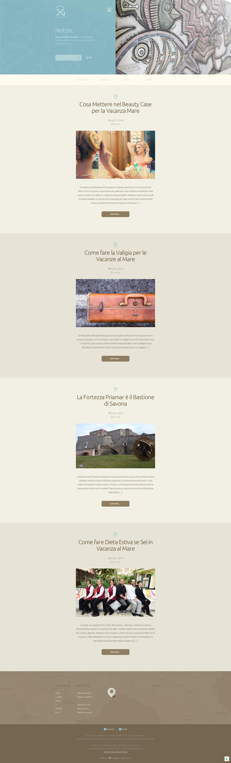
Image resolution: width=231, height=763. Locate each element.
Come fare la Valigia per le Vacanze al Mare (115, 255)
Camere (58, 697)
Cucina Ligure (104, 79)
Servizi (58, 701)
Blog (57, 712)
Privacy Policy (83, 709)
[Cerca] (78, 57)
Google (124, 729)
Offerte (58, 709)
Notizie (148, 79)
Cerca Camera (163, 89)
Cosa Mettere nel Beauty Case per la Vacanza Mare (115, 107)
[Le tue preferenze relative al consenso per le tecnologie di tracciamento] (227, 758)
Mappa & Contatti (84, 697)
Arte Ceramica (83, 79)
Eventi (126, 79)
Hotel (57, 693)
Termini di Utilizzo (84, 713)
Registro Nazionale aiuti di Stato (115, 752)
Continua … (115, 214)
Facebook (110, 729)
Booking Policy (83, 705)
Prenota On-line (84, 693)
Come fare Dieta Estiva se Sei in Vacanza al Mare (115, 545)
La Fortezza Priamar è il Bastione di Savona (115, 400)
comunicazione (122, 758)
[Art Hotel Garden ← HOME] (60, 11)
